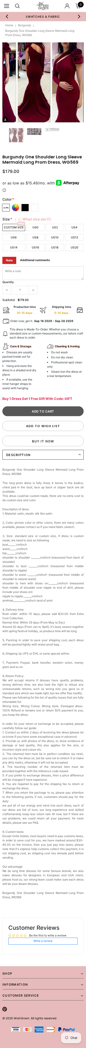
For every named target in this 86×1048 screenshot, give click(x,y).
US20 (74, 247)
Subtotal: (9, 300)
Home (9, 25)
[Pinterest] (4, 1009)
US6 (14, 237)
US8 (35, 237)
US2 (55, 227)
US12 (74, 237)
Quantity (8, 282)
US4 (74, 227)
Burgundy (24, 25)
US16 (35, 247)
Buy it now (43, 441)
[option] (39, 16)
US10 (55, 237)
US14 (13, 247)
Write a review (43, 941)
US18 (55, 247)
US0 (35, 227)
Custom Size (14, 227)
